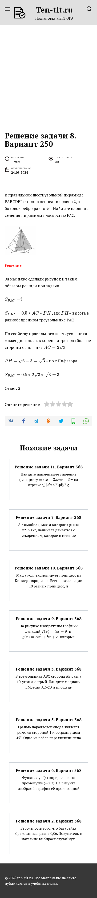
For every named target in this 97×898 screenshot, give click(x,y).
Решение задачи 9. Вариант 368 (48, 618)
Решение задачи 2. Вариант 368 (48, 820)
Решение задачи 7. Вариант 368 (48, 517)
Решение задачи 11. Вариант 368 (49, 466)
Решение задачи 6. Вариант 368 (48, 770)
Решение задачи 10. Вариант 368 (49, 568)
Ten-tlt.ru (54, 9)
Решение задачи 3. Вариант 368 (48, 669)
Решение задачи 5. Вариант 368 (48, 719)
